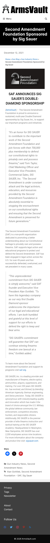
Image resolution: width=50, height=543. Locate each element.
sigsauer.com (32, 441)
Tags (6, 492)
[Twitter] (11, 527)
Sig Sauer (27, 475)
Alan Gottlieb (13, 471)
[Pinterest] (23, 527)
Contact (8, 509)
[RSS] (30, 527)
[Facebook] (5, 527)
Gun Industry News (29, 59)
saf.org (22, 370)
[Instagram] (17, 527)
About (7, 505)
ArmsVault (11, 110)
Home (7, 59)
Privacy (8, 487)
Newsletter (10, 496)
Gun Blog (15, 59)
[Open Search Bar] (46, 19)
